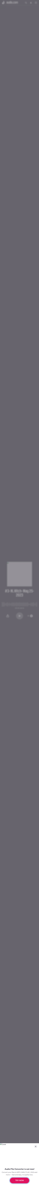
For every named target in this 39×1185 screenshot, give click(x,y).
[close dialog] (35, 1146)
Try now (19, 1180)
